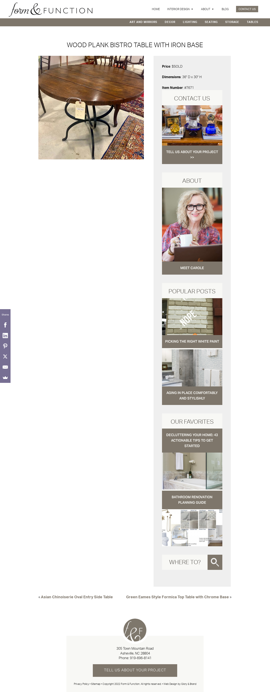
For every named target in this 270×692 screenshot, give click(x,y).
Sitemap (95, 684)
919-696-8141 (140, 658)
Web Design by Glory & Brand (179, 684)
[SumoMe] (5, 377)
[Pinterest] (5, 346)
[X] (5, 356)
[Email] (5, 367)
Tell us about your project (135, 670)
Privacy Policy (81, 684)
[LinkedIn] (5, 335)
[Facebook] (5, 325)
